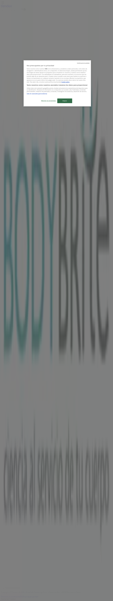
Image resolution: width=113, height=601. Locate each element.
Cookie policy (65, 82)
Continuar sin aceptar (83, 63)
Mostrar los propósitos (48, 100)
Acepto (65, 101)
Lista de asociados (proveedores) (37, 94)
